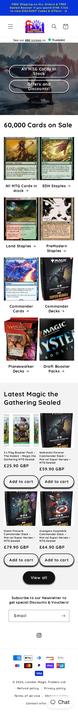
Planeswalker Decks (21, 368)
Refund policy (28, 688)
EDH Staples (54, 186)
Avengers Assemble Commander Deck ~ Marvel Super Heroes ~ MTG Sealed (55, 536)
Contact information (41, 703)
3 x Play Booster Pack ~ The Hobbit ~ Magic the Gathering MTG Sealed (20, 456)
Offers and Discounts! (39, 86)
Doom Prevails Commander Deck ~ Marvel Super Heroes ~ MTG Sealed (19, 536)
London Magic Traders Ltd (45, 682)
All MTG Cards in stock (21, 188)
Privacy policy (55, 688)
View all (39, 577)
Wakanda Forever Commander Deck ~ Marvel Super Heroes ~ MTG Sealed (55, 457)
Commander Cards (21, 308)
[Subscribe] (63, 616)
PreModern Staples (56, 248)
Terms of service (27, 695)
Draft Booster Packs (57, 368)
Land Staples (18, 246)
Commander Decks (56, 308)
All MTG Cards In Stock (38, 71)
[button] (10, 26)
